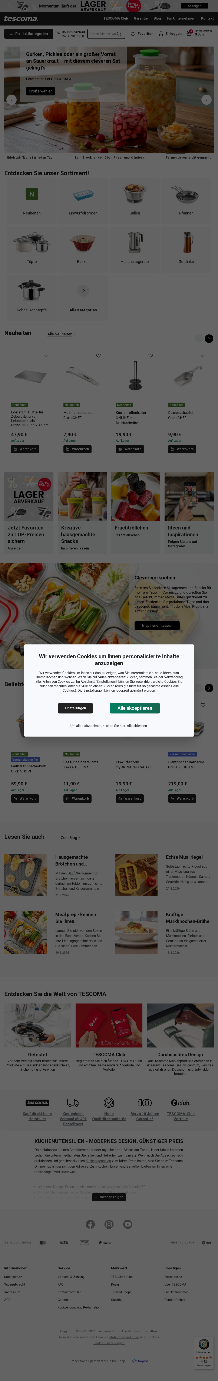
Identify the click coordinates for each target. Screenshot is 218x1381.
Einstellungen (75, 708)
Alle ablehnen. (137, 726)
